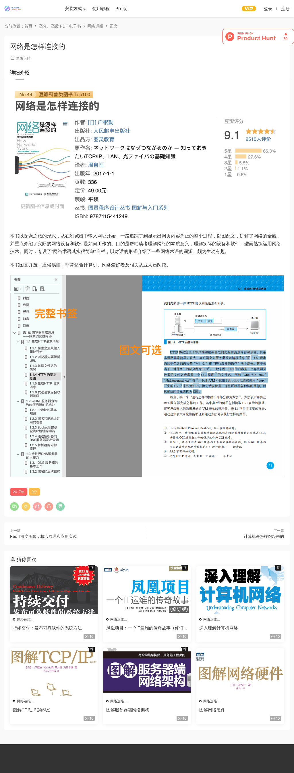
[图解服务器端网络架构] (147, 672)
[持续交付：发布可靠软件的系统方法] (54, 590)
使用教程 (101, 8)
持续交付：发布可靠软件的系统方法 (47, 628)
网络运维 (23, 58)
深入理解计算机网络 (218, 628)
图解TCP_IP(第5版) (32, 709)
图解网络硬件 (212, 709)
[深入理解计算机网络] (240, 590)
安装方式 (73, 8)
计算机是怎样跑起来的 (264, 536)
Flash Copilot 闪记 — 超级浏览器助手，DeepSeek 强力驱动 (13, 8)
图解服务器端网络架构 (127, 709)
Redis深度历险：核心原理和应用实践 (43, 536)
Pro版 (121, 8)
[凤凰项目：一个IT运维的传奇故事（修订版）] (147, 590)
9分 (34, 492)
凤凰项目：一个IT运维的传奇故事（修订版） (144, 628)
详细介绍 (20, 73)
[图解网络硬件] (240, 672)
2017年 (18, 492)
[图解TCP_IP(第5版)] (54, 672)
